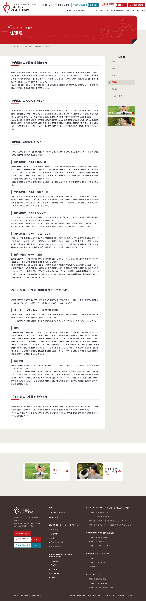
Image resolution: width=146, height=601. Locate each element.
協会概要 (54, 530)
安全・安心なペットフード (98, 516)
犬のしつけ (115, 89)
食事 (113, 68)
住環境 (114, 82)
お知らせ (55, 517)
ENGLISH (49, 5)
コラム (91, 558)
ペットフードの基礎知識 (98, 512)
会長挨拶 (54, 534)
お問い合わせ (63, 5)
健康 (113, 61)
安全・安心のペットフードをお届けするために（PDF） (110, 525)
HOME (69, 10)
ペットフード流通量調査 (98, 583)
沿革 (52, 538)
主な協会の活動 (57, 542)
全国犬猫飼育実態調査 (97, 579)
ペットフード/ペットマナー (99, 546)
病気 (113, 75)
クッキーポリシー (94, 595)
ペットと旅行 (116, 96)
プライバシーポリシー (77, 595)
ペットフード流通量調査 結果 (100, 587)
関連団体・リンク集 (125, 595)
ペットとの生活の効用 (97, 562)
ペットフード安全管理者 (98, 537)
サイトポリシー (109, 595)
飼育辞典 (38, 46)
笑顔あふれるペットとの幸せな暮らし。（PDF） (107, 521)
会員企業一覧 (56, 546)
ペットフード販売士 (96, 541)
